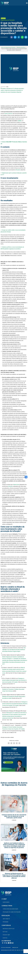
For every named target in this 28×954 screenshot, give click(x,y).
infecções (18, 169)
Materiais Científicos (21, 47)
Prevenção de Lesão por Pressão (12, 912)
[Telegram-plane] (4, 943)
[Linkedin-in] (6, 943)
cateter (20, 120)
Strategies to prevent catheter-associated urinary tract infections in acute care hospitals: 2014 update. (14, 680)
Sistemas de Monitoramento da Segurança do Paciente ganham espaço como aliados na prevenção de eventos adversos (14, 876)
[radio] (8, 743)
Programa (5, 922)
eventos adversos (8, 113)
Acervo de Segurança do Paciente (8, 47)
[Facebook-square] (10, 943)
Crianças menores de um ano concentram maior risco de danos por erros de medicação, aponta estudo (14, 816)
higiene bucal (16, 484)
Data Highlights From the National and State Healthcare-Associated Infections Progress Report (14, 649)
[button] (27, 3)
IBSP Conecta (6, 918)
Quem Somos (6, 902)
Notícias (5, 931)
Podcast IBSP (6, 934)
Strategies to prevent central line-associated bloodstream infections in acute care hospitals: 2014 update (14, 703)
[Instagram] (2, 943)
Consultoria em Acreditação (10, 909)
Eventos (5, 938)
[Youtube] (8, 943)
